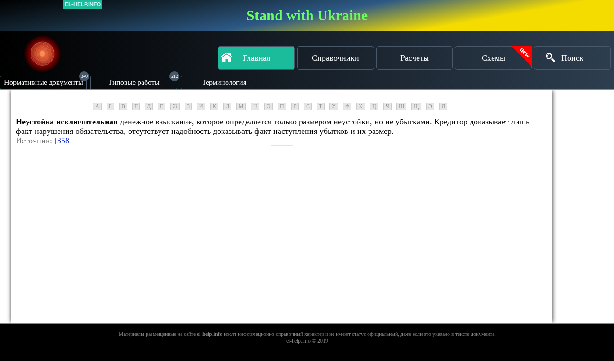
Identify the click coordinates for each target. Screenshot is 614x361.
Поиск (572, 57)
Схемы (493, 57)
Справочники (335, 57)
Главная (256, 57)
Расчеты (414, 57)
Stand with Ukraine (307, 15)
